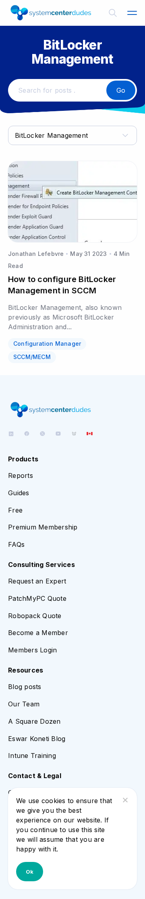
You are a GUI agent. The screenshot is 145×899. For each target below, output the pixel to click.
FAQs (16, 544)
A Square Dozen (34, 721)
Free (15, 510)
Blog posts (24, 687)
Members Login (32, 650)
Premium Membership (43, 527)
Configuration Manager (47, 343)
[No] (125, 800)
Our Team (23, 704)
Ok (29, 871)
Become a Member (38, 633)
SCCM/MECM (32, 356)
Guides (18, 493)
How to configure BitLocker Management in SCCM (62, 284)
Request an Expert (37, 581)
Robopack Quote (35, 616)
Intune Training (32, 756)
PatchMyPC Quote (37, 598)
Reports (20, 475)
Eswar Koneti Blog (36, 739)
